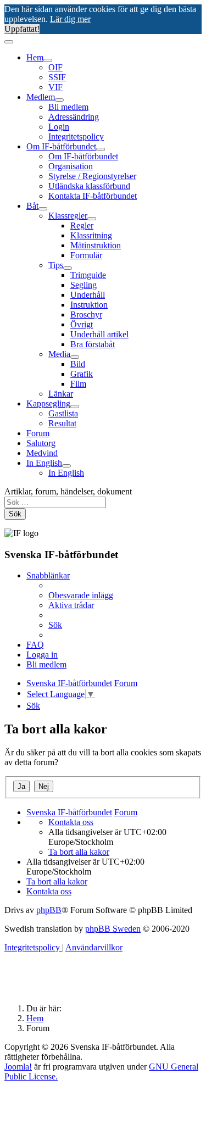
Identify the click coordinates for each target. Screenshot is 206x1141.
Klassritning (91, 235)
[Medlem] (59, 100)
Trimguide (88, 275)
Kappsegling (48, 403)
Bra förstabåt (92, 344)
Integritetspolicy (76, 136)
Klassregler (67, 215)
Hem (34, 57)
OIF (55, 67)
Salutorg (40, 443)
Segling (83, 285)
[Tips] (67, 268)
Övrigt (81, 324)
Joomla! (18, 1066)
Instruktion (89, 304)
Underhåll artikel (99, 334)
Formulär (86, 255)
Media (59, 354)
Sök (15, 514)
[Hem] (47, 60)
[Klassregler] (91, 218)
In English (44, 462)
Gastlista (63, 413)
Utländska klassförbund (89, 186)
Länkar (60, 393)
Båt (32, 205)
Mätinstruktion (95, 245)
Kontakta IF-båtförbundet (92, 196)
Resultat (62, 423)
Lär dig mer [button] (70, 19)
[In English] (66, 465)
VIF (55, 87)
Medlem (40, 97)
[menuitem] (80, 595)
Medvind (42, 453)
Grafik (81, 374)
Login (58, 126)
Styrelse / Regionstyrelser (92, 176)
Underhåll (87, 294)
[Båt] (42, 208)
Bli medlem (68, 107)
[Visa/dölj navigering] (8, 41)
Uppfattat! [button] (22, 29)
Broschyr (86, 314)
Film (78, 383)
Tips (55, 265)
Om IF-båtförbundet (61, 146)
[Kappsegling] (74, 406)
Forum (37, 433)
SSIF (57, 77)
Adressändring (73, 116)
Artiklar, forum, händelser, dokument (68, 491)
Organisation (70, 166)
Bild (77, 364)
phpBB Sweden (113, 928)
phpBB (49, 910)
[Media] (74, 357)
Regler (81, 225)
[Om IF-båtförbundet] (100, 149)
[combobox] (55, 502)
